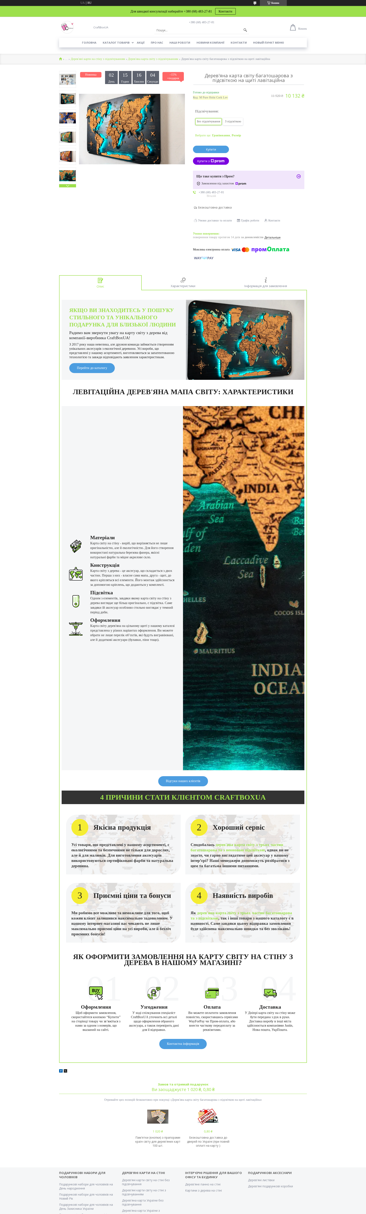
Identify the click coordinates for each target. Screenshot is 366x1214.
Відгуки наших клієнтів (183, 781)
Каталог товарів (116, 42)
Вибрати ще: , (218, 135)
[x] (65, 1071)
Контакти (225, 11)
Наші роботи (179, 42)
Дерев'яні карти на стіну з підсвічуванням (98, 59)
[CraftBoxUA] (67, 27)
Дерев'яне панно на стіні (202, 1184)
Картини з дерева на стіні (203, 1190)
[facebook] (61, 1071)
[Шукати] (245, 30)
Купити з (203, 161)
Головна (89, 42)
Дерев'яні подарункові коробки (270, 1186)
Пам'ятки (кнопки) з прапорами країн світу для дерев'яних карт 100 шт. (157, 1141)
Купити (211, 149)
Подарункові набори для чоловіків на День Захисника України (86, 1207)
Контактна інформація (183, 1043)
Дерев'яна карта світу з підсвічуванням (153, 59)
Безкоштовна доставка (215, 207)
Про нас (157, 42)
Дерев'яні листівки (261, 1180)
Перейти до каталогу (92, 368)
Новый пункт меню (268, 42)
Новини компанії (210, 42)
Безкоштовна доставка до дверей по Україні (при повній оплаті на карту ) (208, 1141)
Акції (140, 42)
